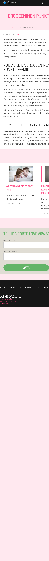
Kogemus (3, 287)
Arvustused (29, 287)
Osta (26, 268)
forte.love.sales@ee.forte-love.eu (11, 298)
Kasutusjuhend (15, 287)
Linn (38, 287)
